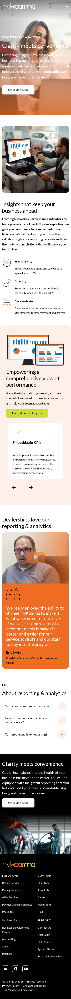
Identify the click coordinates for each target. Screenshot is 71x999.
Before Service (10, 882)
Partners (7, 953)
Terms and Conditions (34, 985)
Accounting (9, 939)
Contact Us (44, 927)
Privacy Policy (10, 985)
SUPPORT (44, 920)
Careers (42, 897)
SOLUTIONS (10, 875)
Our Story (43, 882)
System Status (46, 949)
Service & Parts (11, 920)
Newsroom (44, 904)
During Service (10, 890)
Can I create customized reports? (27, 706)
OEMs (6, 946)
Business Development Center (15, 930)
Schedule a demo (18, 89)
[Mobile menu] (67, 6)
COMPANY (45, 875)
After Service (10, 897)
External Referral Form (51, 956)
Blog (40, 911)
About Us (43, 890)
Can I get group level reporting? (26, 734)
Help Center (45, 942)
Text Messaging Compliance (18, 989)
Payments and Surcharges (17, 904)
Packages (8, 911)
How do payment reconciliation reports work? (26, 720)
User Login (44, 934)
